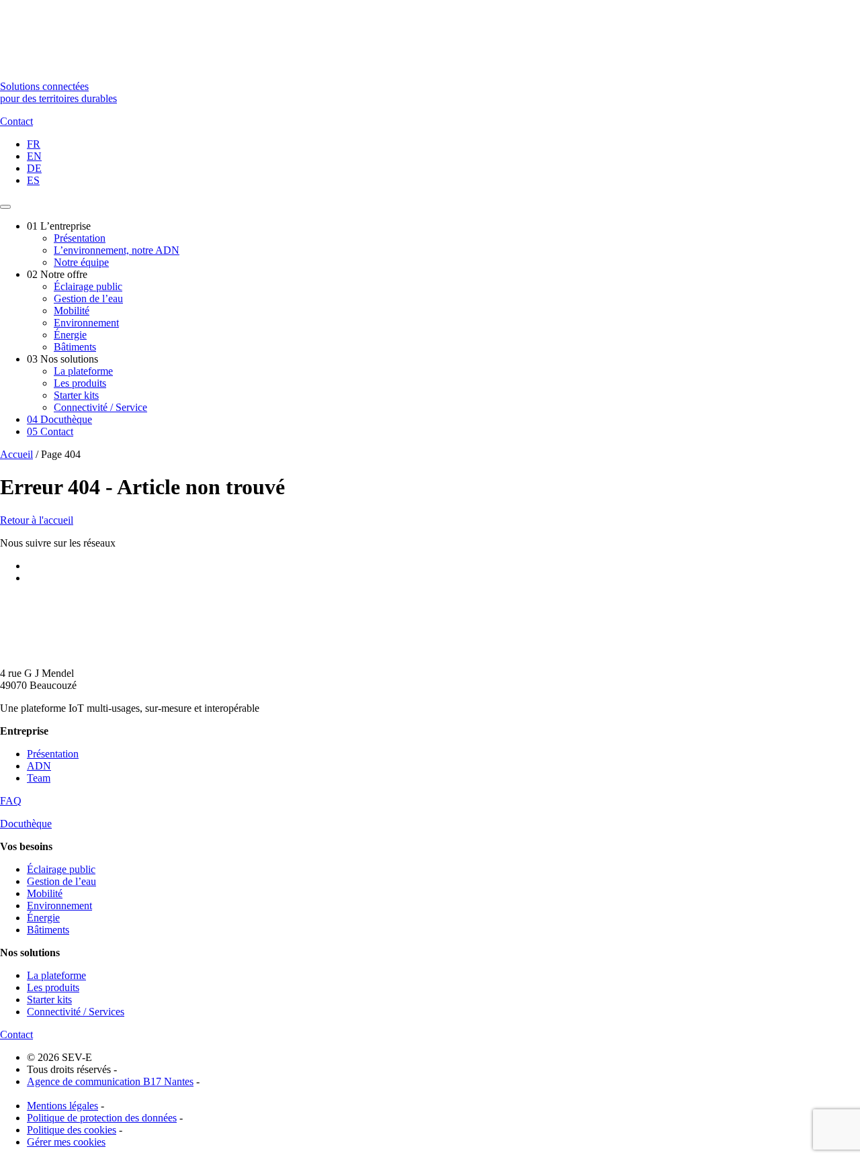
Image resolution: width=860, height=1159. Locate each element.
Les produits (80, 383)
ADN (39, 766)
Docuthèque (59, 419)
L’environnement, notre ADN (116, 250)
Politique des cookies (71, 1129)
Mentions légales (62, 1105)
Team (38, 778)
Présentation (79, 238)
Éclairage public (88, 286)
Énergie (70, 334)
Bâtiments (75, 347)
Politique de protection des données (102, 1117)
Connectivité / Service (100, 407)
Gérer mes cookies (66, 1142)
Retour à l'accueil (36, 520)
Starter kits (76, 395)
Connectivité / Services (75, 1011)
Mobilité (71, 310)
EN (34, 156)
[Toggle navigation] (5, 207)
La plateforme (83, 371)
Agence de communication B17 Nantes (110, 1081)
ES (33, 180)
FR (33, 144)
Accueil (16, 454)
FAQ (11, 800)
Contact (50, 431)
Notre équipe (81, 262)
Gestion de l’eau (88, 298)
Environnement (86, 322)
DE (34, 168)
